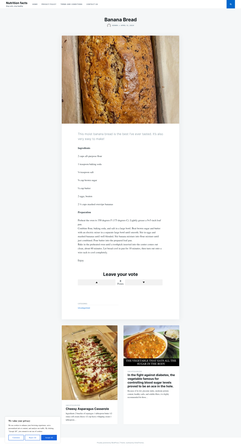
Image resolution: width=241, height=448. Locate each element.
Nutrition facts (16, 3)
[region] (32, 430)
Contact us (92, 4)
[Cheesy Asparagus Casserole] (89, 362)
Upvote (96, 282)
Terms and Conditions (71, 4)
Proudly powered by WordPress (108, 443)
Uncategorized (84, 308)
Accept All (49, 437)
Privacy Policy (49, 4)
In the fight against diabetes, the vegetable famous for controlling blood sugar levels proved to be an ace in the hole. (151, 380)
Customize (16, 437)
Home (35, 4)
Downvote (144, 282)
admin (115, 25)
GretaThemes (139, 443)
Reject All (32, 437)
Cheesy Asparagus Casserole (87, 409)
